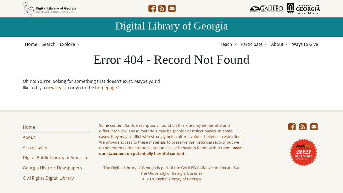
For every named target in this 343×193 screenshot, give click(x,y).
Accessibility (35, 147)
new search (57, 88)
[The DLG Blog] (162, 10)
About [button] (278, 44)
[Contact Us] (172, 10)
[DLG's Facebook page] (152, 10)
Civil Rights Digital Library (48, 178)
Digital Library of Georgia (171, 26)
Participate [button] (252, 44)
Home (31, 44)
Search (48, 44)
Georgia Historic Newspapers (52, 168)
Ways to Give (305, 44)
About (29, 137)
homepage (106, 88)
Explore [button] (68, 44)
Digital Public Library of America (55, 158)
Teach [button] (227, 44)
